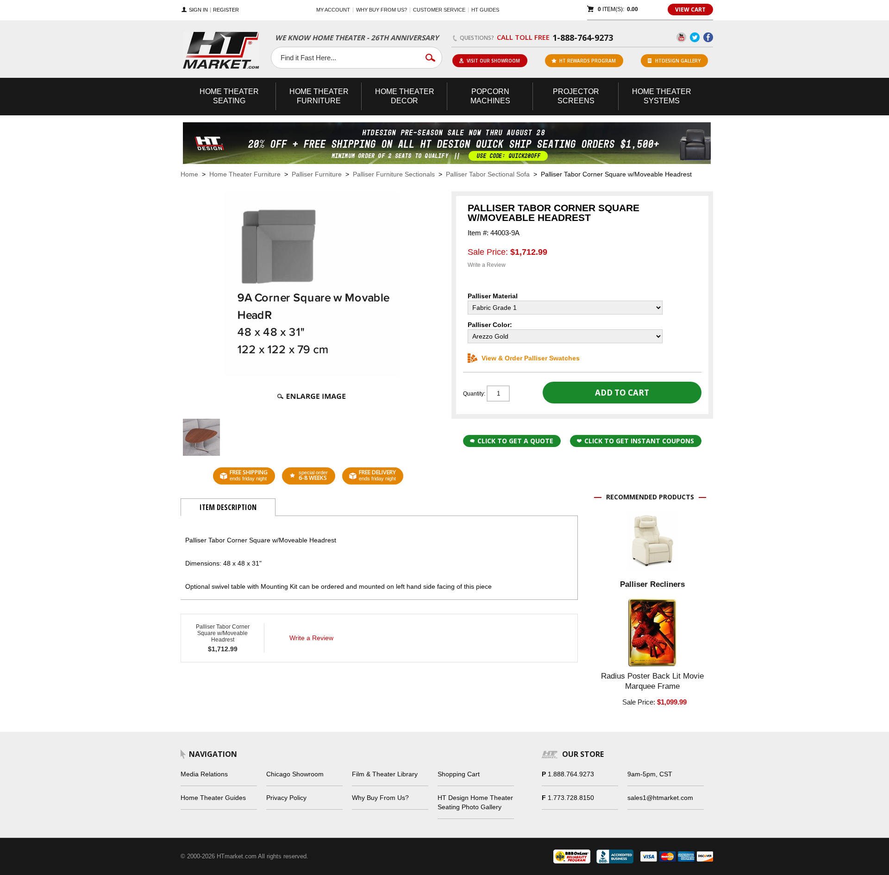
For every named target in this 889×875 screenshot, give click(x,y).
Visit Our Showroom (493, 60)
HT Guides (485, 10)
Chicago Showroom (295, 774)
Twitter (695, 37)
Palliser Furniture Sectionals (394, 174)
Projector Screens (576, 96)
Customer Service (439, 10)
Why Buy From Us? (380, 797)
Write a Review (487, 265)
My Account (333, 10)
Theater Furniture (319, 96)
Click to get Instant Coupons (639, 440)
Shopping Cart (459, 774)
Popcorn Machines (490, 96)
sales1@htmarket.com (660, 797)
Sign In (198, 10)
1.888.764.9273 (571, 774)
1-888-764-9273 (582, 37)
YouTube (681, 37)
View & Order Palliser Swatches (531, 358)
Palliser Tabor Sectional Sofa (488, 174)
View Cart (690, 9)
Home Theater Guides (213, 797)
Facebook (708, 37)
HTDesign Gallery (678, 60)
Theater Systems (661, 96)
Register (226, 10)
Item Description (228, 507)
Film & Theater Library (385, 774)
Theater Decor (404, 96)
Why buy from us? (381, 10)
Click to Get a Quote (515, 440)
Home (189, 174)
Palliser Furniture (317, 174)
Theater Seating (229, 96)
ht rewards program (587, 60)
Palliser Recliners (652, 584)
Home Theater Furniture (245, 174)
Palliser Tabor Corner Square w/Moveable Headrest (223, 633)
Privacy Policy (286, 797)
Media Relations (204, 774)
